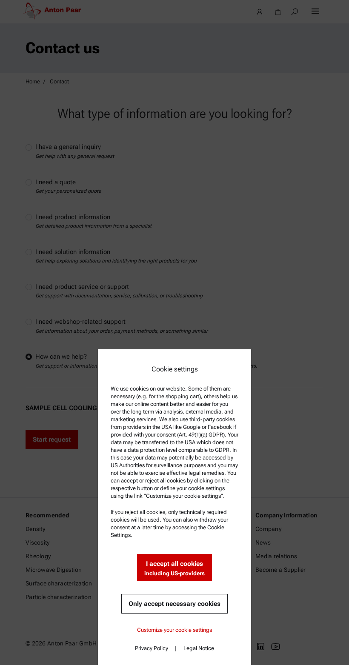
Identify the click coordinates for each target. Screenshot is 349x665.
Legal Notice (198, 648)
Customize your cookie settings (174, 630)
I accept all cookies (174, 568)
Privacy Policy (151, 648)
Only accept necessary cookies (174, 604)
